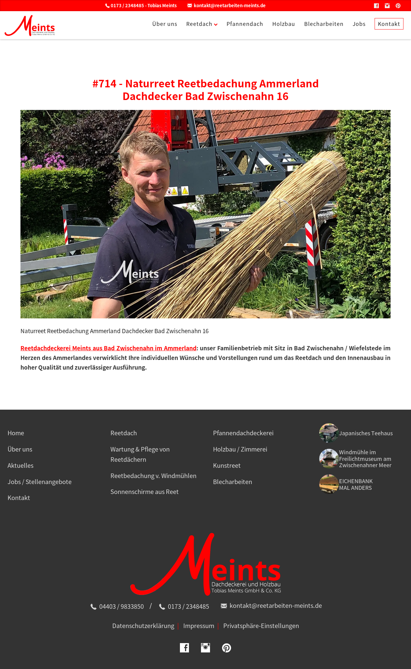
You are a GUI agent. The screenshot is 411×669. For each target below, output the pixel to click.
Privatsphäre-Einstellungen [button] (261, 625)
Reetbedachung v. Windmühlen (153, 475)
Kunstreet (227, 465)
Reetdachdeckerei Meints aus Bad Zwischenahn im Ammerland (108, 348)
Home (16, 432)
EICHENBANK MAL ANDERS (356, 484)
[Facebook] (376, 5)
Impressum (198, 625)
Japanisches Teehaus (366, 433)
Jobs (359, 24)
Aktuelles (20, 465)
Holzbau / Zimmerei (240, 449)
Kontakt (389, 24)
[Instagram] (387, 5)
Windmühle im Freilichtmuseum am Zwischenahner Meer (365, 458)
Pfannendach (245, 24)
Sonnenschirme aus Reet (144, 491)
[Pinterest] (398, 5)
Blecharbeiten (324, 24)
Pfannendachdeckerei (243, 432)
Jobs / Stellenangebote (40, 481)
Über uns (164, 24)
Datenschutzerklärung (143, 625)
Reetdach (199, 24)
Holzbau (283, 24)
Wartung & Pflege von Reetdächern (140, 454)
